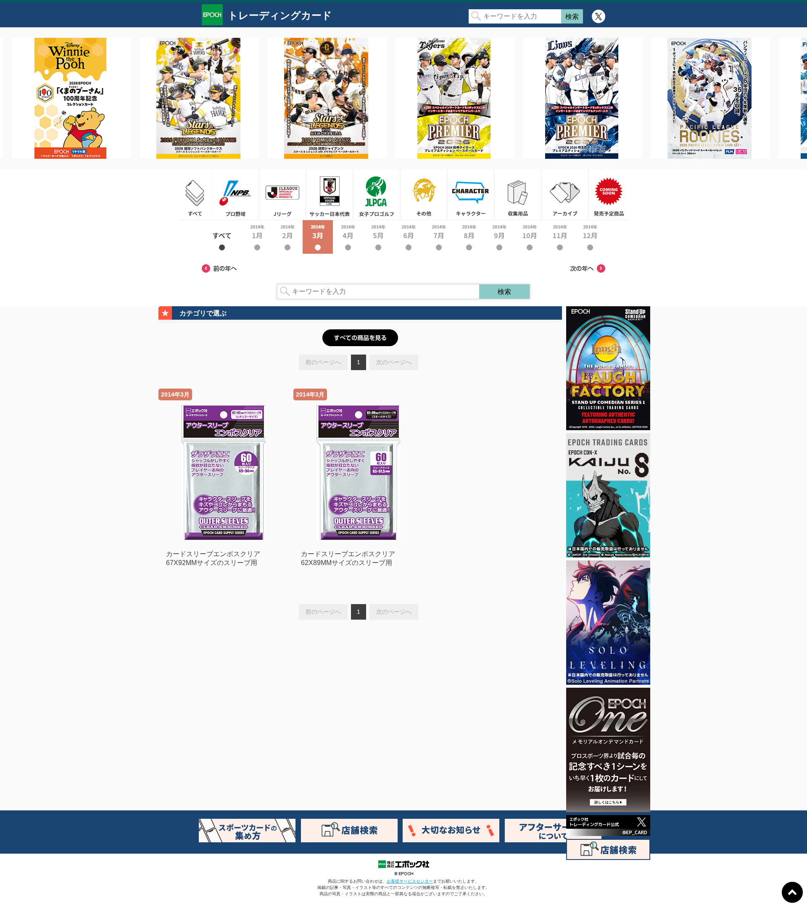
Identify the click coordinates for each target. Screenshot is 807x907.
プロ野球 (235, 194)
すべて (195, 194)
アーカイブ (564, 194)
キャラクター (470, 194)
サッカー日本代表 (329, 194)
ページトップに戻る (792, 892)
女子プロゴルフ (376, 194)
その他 (423, 194)
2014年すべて (222, 237)
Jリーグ (282, 194)
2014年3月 (318, 237)
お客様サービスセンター (410, 881)
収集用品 (517, 194)
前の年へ (219, 268)
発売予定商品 (608, 194)
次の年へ (587, 268)
